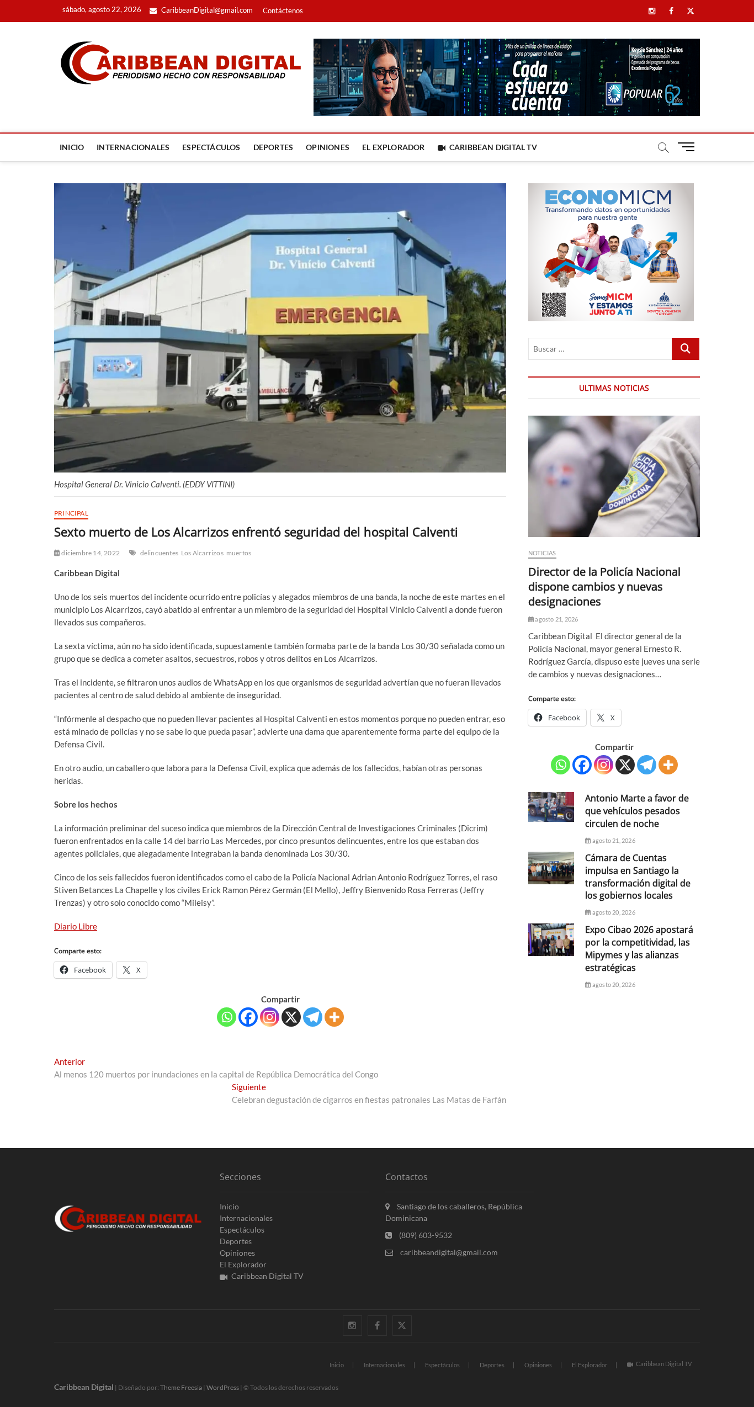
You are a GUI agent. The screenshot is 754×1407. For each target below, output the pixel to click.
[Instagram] (269, 1017)
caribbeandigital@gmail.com (448, 1252)
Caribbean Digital (84, 1387)
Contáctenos (283, 10)
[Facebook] (248, 1017)
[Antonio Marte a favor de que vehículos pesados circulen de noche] (551, 807)
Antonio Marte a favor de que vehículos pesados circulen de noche (637, 811)
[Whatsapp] (226, 1017)
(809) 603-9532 (424, 1235)
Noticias (542, 552)
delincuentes (159, 553)
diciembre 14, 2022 (90, 553)
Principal (71, 513)
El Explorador (393, 147)
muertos (238, 553)
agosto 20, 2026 (613, 912)
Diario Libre (75, 926)
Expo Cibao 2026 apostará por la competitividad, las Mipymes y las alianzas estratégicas (639, 948)
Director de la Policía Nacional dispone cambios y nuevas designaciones (604, 586)
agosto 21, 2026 (556, 619)
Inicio (72, 147)
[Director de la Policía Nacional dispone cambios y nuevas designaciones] (614, 476)
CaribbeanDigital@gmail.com (206, 10)
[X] (291, 1017)
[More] (334, 1017)
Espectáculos (211, 147)
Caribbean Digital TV (493, 147)
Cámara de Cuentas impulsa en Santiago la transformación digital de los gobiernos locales (638, 877)
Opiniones (327, 147)
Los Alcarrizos (202, 553)
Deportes (273, 147)
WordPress (222, 1387)
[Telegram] (312, 1017)
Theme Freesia (181, 1387)
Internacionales (133, 147)
